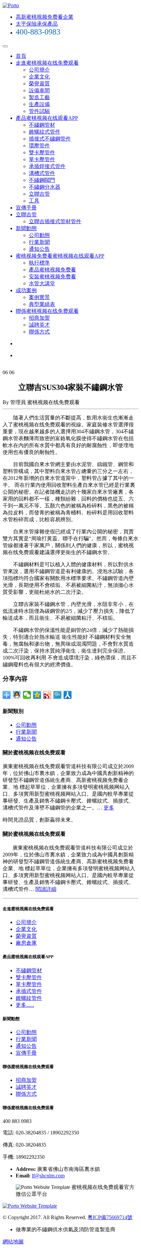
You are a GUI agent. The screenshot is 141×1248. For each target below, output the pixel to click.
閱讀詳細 (45, 889)
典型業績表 (42, 304)
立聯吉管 (39, 194)
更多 (109, 807)
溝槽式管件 (42, 173)
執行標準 (39, 263)
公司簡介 (39, 70)
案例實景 (39, 297)
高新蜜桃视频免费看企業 (44, 17)
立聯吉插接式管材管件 (55, 221)
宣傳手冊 (26, 207)
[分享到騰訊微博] (57, 695)
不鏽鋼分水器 (44, 187)
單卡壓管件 (42, 159)
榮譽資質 (39, 83)
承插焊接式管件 (47, 166)
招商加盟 (39, 318)
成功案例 (26, 290)
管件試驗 (39, 111)
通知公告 (39, 249)
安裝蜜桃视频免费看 (52, 276)
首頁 (21, 56)
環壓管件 (39, 145)
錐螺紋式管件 (44, 132)
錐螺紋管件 (29, 998)
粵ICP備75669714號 (110, 1217)
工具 (34, 201)
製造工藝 (39, 97)
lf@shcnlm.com (48, 1175)
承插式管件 (29, 991)
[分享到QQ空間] (37, 695)
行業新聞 (39, 242)
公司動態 (39, 235)
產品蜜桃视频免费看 (52, 269)
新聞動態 (26, 228)
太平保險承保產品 (37, 24)
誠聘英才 (39, 325)
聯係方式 (39, 331)
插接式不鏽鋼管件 (50, 138)
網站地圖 (13, 1241)
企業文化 (39, 76)
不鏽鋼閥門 (42, 180)
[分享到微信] (27, 695)
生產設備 (39, 104)
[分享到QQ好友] (17, 695)
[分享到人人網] (68, 695)
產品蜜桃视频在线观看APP (47, 118)
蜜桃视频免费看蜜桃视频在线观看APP (60, 256)
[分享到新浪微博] (47, 695)
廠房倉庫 (26, 943)
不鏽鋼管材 (42, 125)
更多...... (25, 1005)
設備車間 (39, 90)
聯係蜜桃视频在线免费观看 (47, 311)
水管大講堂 (42, 283)
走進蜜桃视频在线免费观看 (47, 63)
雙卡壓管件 (42, 152)
